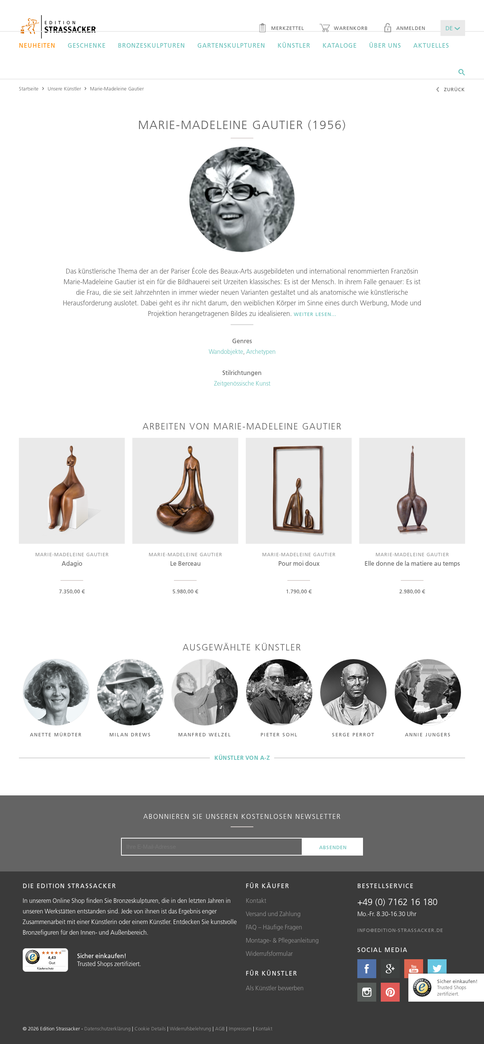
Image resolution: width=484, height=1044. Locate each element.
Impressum (240, 1028)
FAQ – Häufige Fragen (274, 927)
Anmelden (409, 28)
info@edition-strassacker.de (400, 930)
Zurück (453, 89)
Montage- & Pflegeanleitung (282, 940)
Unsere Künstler (64, 89)
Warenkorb (350, 28)
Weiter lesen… (315, 314)
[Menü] (63, 952)
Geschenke (87, 45)
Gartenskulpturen (231, 45)
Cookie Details (150, 1028)
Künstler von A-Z (242, 757)
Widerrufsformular (269, 953)
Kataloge (340, 45)
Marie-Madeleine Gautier (117, 89)
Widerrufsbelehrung (190, 1028)
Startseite (29, 89)
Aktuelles (431, 45)
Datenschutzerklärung (107, 1028)
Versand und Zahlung (273, 914)
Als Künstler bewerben (275, 988)
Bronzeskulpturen (151, 45)
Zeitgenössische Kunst (242, 383)
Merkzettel (286, 28)
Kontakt (256, 900)
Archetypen (261, 351)
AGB (220, 1028)
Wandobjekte (226, 351)
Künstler (294, 45)
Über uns (385, 45)
